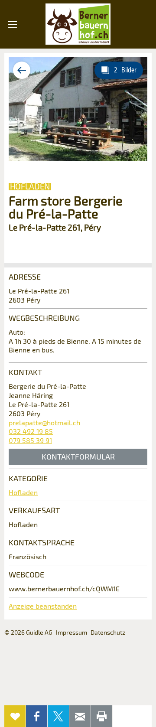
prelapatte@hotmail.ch (44, 422)
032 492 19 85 (31, 431)
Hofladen (23, 492)
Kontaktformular (78, 456)
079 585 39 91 (30, 440)
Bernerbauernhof (78, 24)
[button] (12, 73)
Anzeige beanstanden (43, 606)
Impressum (71, 632)
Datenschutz (108, 632)
